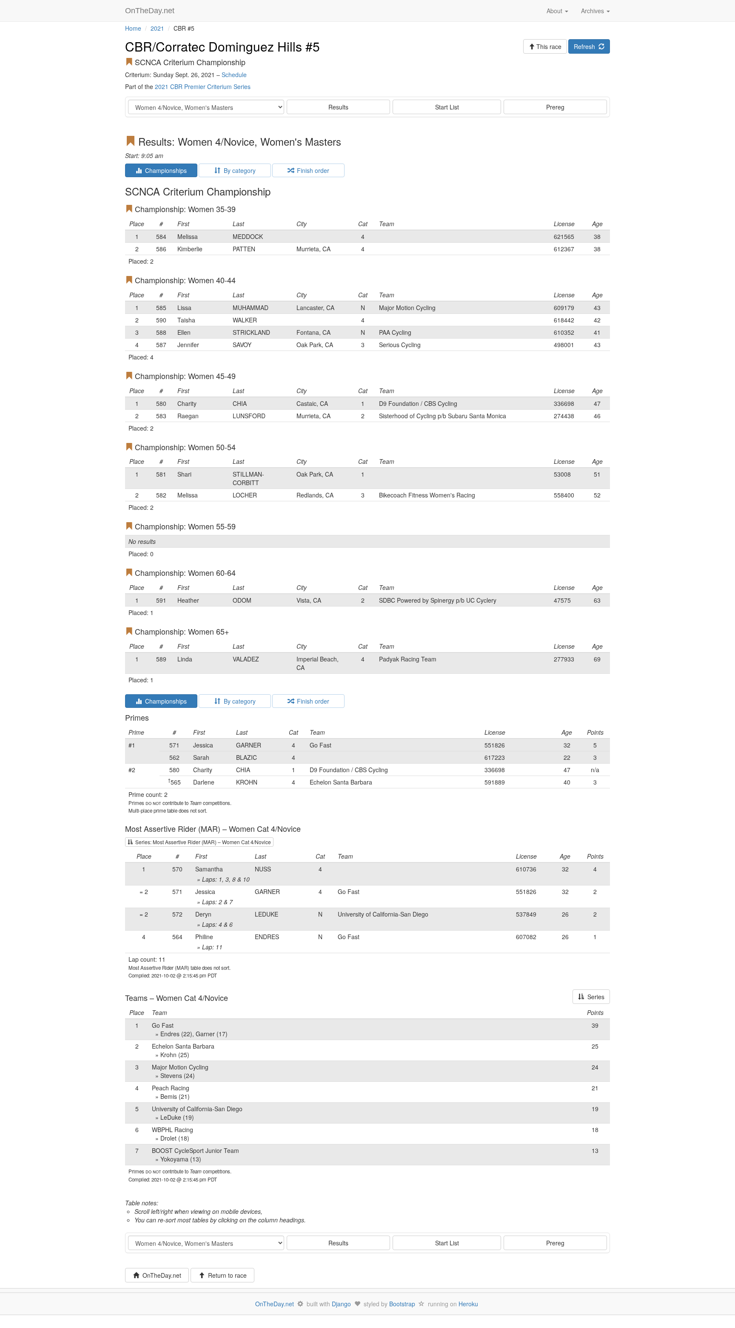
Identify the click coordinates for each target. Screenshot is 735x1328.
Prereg (555, 107)
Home (133, 28)
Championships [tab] (164, 170)
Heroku (468, 1303)
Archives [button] (593, 10)
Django (341, 1303)
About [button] (555, 10)
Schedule (234, 74)
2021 (157, 28)
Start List (447, 107)
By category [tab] (238, 170)
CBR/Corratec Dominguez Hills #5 (222, 46)
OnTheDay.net (151, 10)
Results (338, 107)
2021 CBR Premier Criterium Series (203, 86)
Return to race (226, 1275)
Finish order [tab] (311, 170)
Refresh (586, 46)
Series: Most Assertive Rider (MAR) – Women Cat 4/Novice (202, 841)
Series (594, 996)
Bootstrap (402, 1303)
